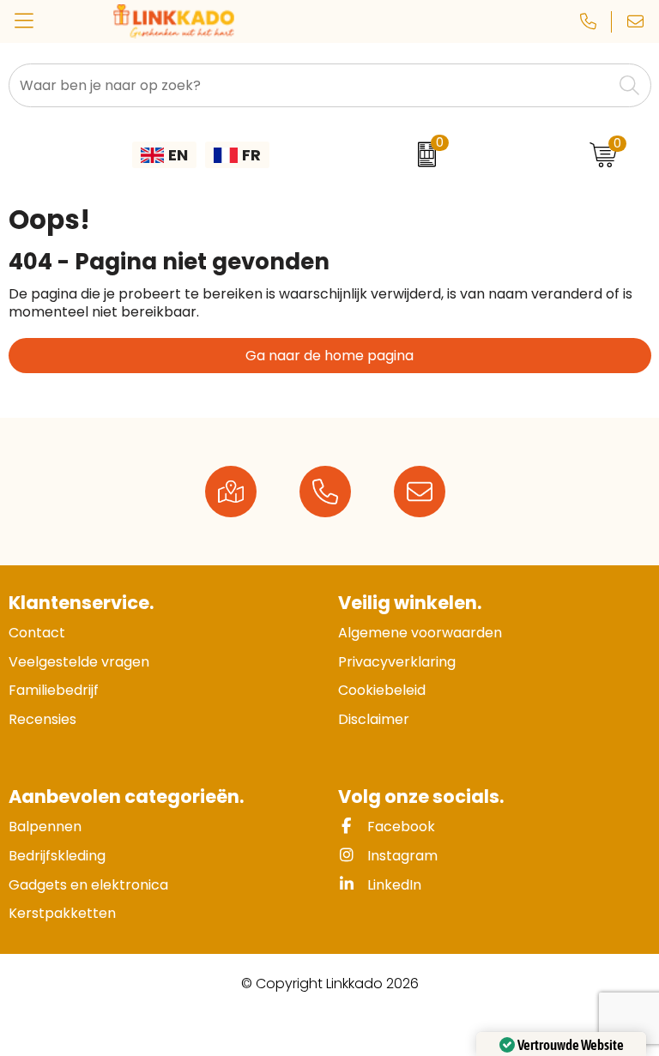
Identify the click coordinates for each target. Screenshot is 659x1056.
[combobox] (310, 85)
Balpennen (45, 826)
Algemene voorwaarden (420, 633)
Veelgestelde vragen (79, 662)
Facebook (399, 826)
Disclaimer (373, 719)
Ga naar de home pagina (329, 355)
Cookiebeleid (382, 690)
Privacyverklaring (397, 662)
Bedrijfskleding (57, 856)
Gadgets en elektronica (88, 885)
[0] (422, 154)
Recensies (42, 719)
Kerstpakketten (62, 913)
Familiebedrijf (54, 690)
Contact (37, 633)
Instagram (401, 856)
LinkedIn (392, 885)
